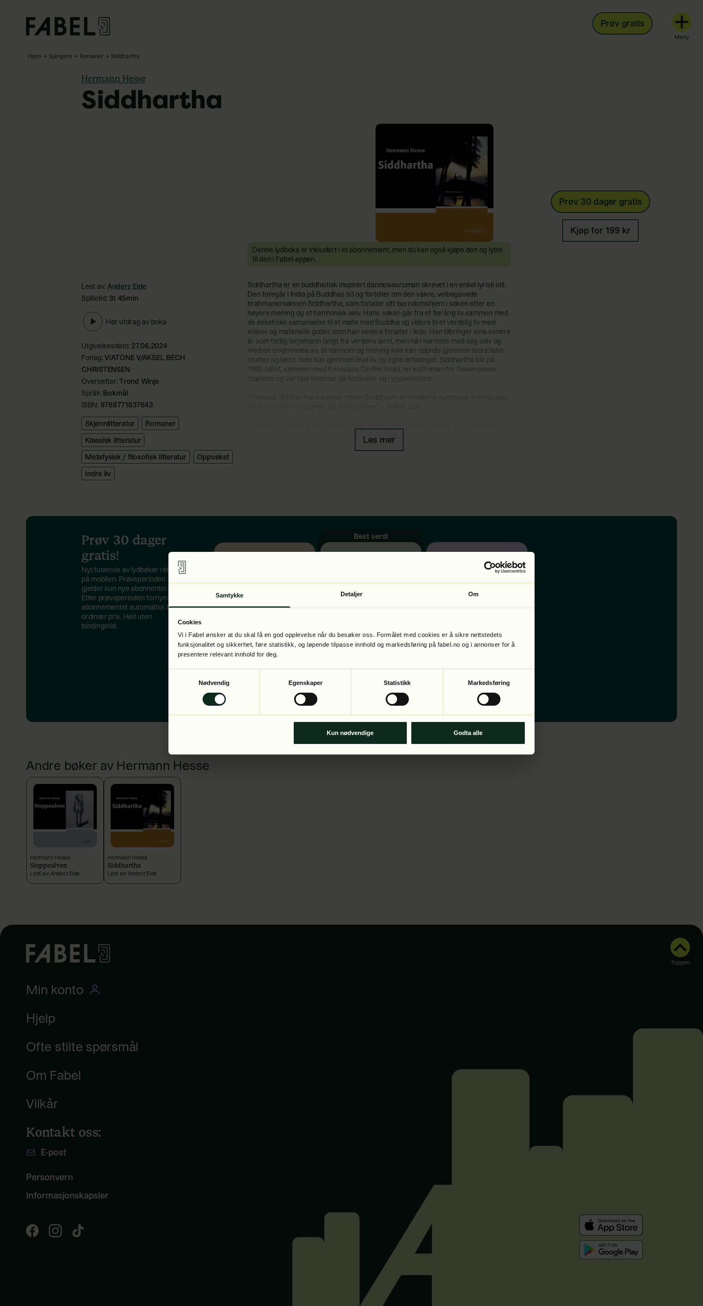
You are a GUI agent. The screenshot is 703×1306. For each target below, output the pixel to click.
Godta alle (468, 732)
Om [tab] (473, 594)
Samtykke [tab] (230, 595)
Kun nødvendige (350, 732)
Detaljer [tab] (352, 594)
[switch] (305, 699)
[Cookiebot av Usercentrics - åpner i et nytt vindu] (490, 567)
